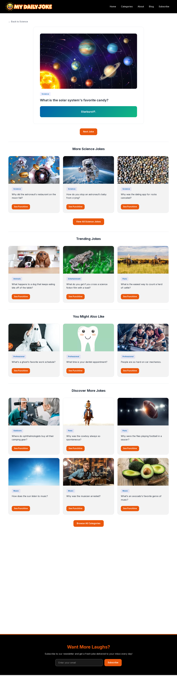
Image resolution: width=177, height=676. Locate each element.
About (141, 6)
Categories (127, 6)
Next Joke (88, 131)
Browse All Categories (88, 523)
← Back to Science (18, 21)
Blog (151, 6)
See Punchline (21, 207)
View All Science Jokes (88, 221)
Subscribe (164, 6)
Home (113, 6)
